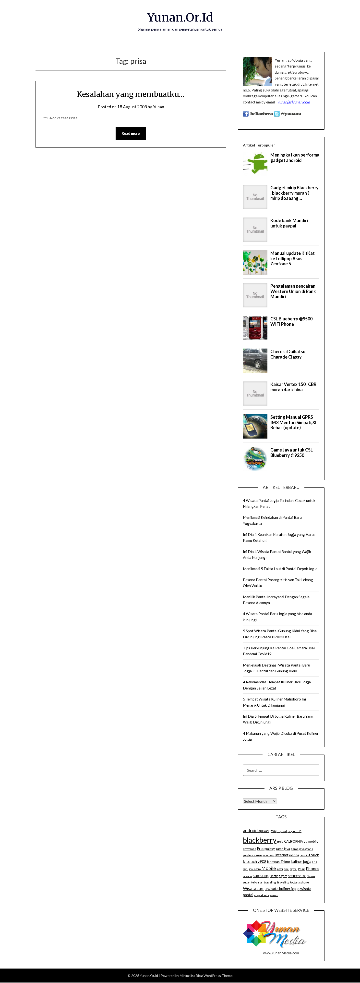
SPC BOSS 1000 (297, 876)
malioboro (255, 868)
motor (279, 868)
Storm (311, 876)
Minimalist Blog (191, 975)
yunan (274, 895)
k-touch (312, 854)
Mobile (268, 868)
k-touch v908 (254, 861)
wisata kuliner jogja (283, 888)
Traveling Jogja (287, 882)
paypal (293, 868)
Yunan (158, 106)
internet (281, 855)
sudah (247, 882)
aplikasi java (267, 831)
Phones (312, 868)
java (302, 855)
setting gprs (278, 876)
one (286, 868)
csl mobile (311, 841)
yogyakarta (261, 895)
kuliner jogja (301, 861)
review (247, 876)
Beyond (281, 831)
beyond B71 (294, 831)
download (249, 849)
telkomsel (257, 882)
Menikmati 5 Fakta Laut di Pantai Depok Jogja (280, 568)
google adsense (252, 855)
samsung (261, 875)
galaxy (270, 849)
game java (283, 849)
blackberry (259, 840)
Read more (131, 133)
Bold (280, 841)
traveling (270, 882)
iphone (294, 855)
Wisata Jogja (255, 888)
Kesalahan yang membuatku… (131, 94)
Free (260, 848)
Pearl (301, 869)
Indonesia (269, 855)
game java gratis (302, 849)
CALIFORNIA (293, 841)
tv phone (303, 882)
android (250, 830)
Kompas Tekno (278, 861)
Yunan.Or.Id (180, 17)
